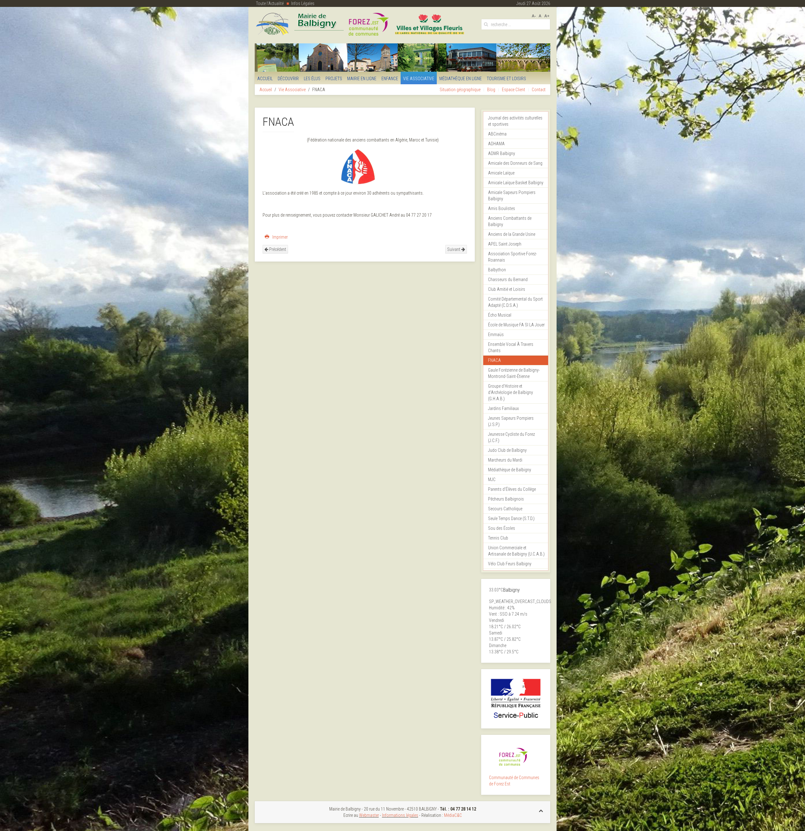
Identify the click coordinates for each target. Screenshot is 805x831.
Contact (539, 89)
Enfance (389, 78)
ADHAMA (496, 143)
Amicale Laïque (501, 172)
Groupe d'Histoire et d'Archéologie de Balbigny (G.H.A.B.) (510, 392)
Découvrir (288, 78)
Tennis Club (498, 537)
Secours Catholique (505, 508)
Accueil (265, 78)
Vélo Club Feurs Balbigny (509, 563)
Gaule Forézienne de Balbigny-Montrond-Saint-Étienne (514, 373)
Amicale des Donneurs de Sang (515, 163)
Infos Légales (302, 3)
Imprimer (279, 237)
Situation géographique (460, 89)
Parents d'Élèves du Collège (512, 489)
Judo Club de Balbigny (507, 450)
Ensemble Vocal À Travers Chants (510, 347)
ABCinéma (497, 133)
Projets (333, 78)
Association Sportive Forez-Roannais (512, 257)
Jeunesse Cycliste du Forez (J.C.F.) (511, 437)
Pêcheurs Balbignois (506, 498)
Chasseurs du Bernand (508, 279)
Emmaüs (496, 334)
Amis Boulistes (501, 208)
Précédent (277, 249)
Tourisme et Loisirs (506, 78)
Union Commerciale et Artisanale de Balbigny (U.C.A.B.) (516, 551)
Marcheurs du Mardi (505, 460)
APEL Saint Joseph (504, 244)
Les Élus (312, 78)
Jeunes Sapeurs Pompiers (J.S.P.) (511, 421)
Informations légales (400, 815)
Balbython (497, 269)
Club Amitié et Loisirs (506, 289)
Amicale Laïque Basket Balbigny (515, 182)
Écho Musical (499, 315)
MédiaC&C (453, 815)
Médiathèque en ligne (460, 78)
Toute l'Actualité (270, 3)
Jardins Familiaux (503, 408)
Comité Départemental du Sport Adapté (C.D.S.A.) (515, 302)
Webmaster (369, 815)
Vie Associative (418, 78)
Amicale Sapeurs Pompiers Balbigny (512, 195)
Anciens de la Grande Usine (511, 234)
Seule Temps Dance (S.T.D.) (511, 518)
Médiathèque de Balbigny (509, 469)
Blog (491, 89)
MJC (492, 479)
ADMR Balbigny (501, 153)
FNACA (494, 360)
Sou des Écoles (501, 528)
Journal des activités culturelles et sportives (515, 121)
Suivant (454, 249)
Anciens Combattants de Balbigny (509, 221)
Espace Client (513, 89)
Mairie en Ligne (361, 78)
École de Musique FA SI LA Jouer (516, 324)
